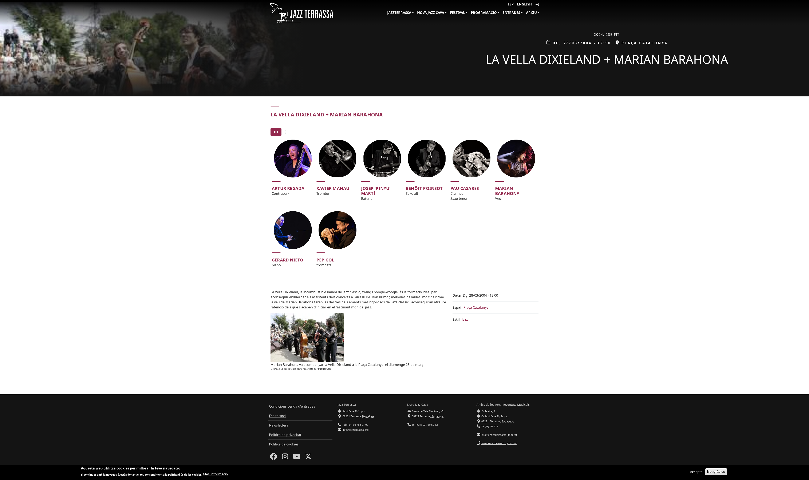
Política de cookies (284, 444)
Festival (457, 12)
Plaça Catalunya (476, 307)
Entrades (511, 12)
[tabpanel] (404, 205)
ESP (511, 4)
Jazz (465, 319)
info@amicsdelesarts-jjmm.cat (499, 435)
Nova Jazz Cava (430, 12)
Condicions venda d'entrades (292, 406)
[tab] (276, 132)
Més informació (215, 474)
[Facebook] (273, 457)
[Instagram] (285, 457)
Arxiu (531, 12)
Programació (484, 12)
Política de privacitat (285, 434)
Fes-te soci (277, 415)
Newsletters (278, 425)
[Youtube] (296, 457)
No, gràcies (716, 471)
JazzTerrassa (399, 12)
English (524, 4)
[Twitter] (308, 457)
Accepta (696, 471)
